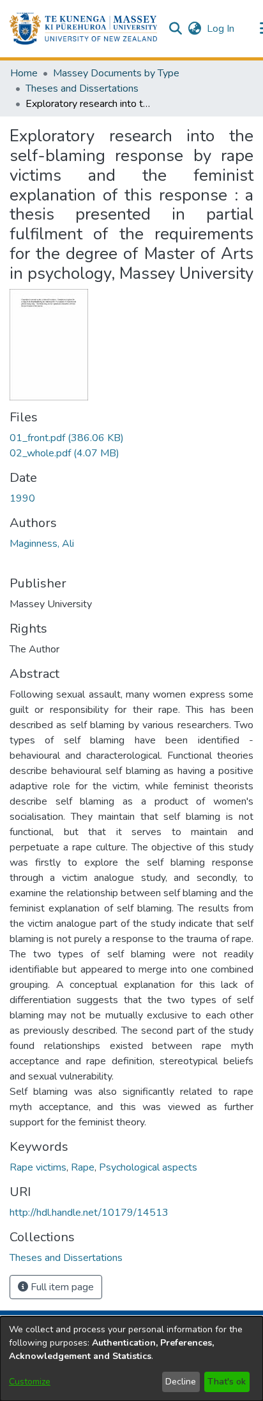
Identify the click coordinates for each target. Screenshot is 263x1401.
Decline (180, 1382)
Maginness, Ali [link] (42, 544)
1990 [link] (22, 498)
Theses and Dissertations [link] (82, 88)
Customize (29, 1382)
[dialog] (131, 1358)
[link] (67, 438)
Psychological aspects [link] (148, 1167)
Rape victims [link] (38, 1167)
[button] (83, 29)
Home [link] (24, 73)
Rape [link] (82, 1167)
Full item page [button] (61, 1287)
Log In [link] (221, 29)
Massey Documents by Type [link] (116, 73)
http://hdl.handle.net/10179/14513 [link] (89, 1213)
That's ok (226, 1382)
